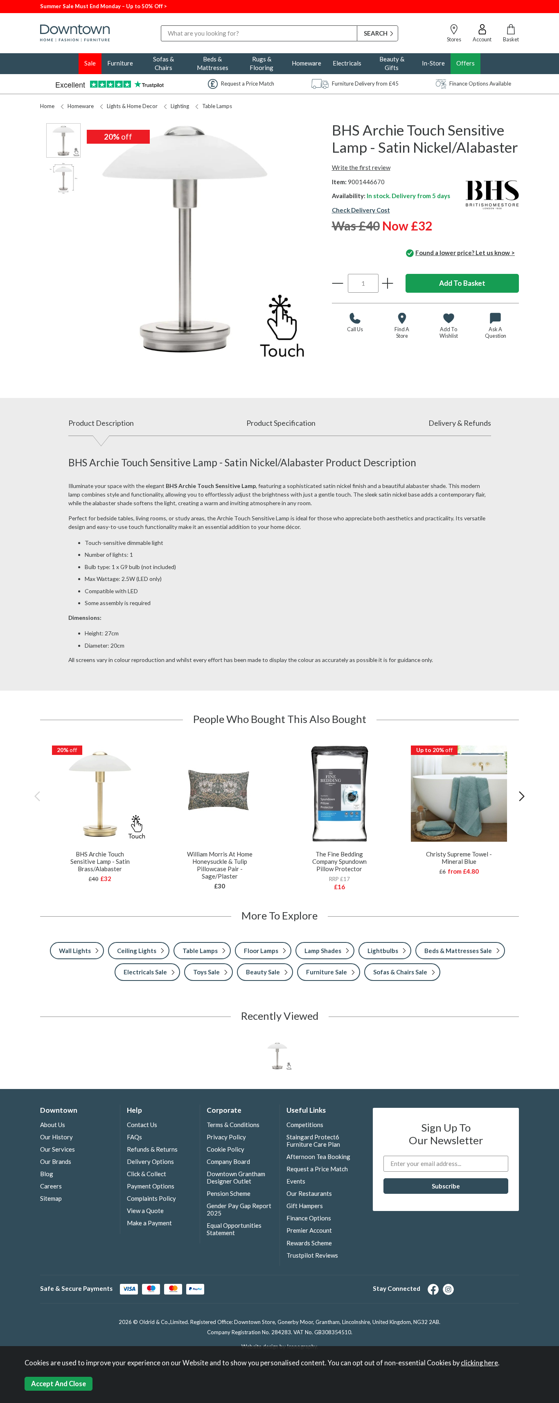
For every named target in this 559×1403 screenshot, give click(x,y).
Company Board (228, 1161)
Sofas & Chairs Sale (400, 972)
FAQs (134, 1137)
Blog (46, 1173)
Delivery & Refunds (459, 422)
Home (47, 106)
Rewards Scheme (309, 1243)
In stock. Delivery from (408, 195)
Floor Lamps (261, 950)
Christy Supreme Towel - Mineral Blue (459, 857)
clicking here (479, 1363)
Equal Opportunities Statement (234, 1229)
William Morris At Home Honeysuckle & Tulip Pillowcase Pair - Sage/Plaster (219, 865)
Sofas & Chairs (163, 63)
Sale (90, 63)
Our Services (57, 1149)
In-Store (433, 63)
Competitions (304, 1124)
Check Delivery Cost (361, 210)
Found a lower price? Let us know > (465, 252)
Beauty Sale (263, 972)
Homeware (306, 63)
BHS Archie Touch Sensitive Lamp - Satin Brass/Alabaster (100, 861)
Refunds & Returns (152, 1149)
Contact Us (142, 1124)
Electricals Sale (145, 972)
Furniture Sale (326, 972)
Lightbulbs (382, 950)
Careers (51, 1186)
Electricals (347, 63)
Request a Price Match (317, 1169)
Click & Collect (146, 1173)
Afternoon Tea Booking (318, 1156)
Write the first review (361, 167)
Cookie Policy (225, 1149)
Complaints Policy (151, 1198)
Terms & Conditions (233, 1124)
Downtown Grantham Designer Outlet (236, 1177)
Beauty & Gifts (391, 63)
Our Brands (55, 1161)
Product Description (101, 422)
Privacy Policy (226, 1137)
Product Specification (281, 422)
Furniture (120, 63)
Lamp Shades (322, 950)
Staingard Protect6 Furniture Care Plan (313, 1140)
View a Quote (145, 1210)
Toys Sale (206, 972)
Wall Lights (75, 950)
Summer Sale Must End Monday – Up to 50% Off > (103, 6)
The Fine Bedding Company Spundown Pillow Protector (339, 861)
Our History (56, 1137)
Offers (465, 63)
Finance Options (308, 1218)
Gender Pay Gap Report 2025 (239, 1209)
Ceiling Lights (136, 950)
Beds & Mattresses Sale (458, 950)
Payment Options (150, 1186)
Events (295, 1181)
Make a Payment (149, 1223)
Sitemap (51, 1198)
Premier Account (309, 1230)
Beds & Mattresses (212, 63)
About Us (52, 1124)
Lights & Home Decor (132, 106)
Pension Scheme (228, 1193)
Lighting (180, 106)
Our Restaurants (309, 1193)
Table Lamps (217, 106)
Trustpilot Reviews (312, 1255)
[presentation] (37, 796)
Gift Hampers (304, 1205)
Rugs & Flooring (261, 63)
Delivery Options (150, 1161)
